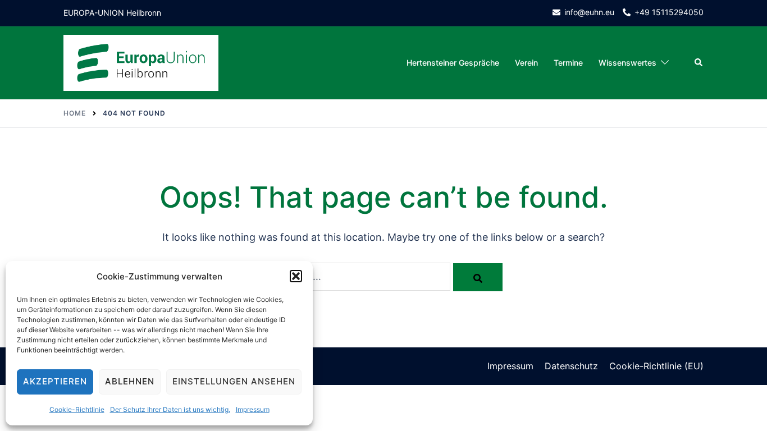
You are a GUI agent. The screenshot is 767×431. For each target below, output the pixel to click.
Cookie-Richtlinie (76, 409)
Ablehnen (129, 381)
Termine (568, 62)
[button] (296, 276)
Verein (526, 62)
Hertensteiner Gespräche (453, 62)
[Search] (478, 277)
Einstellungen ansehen (233, 381)
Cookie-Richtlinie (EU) (656, 366)
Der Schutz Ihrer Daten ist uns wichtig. (170, 409)
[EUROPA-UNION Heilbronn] (140, 62)
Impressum (253, 409)
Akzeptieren (55, 381)
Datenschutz (571, 366)
